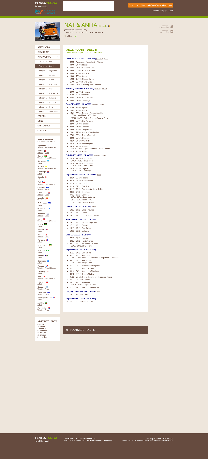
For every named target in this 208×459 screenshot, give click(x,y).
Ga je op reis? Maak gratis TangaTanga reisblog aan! (150, 5)
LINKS (40, 121)
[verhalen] (99, 59)
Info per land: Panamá (47, 102)
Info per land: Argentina (48, 71)
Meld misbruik (168, 438)
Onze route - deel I (46, 62)
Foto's (47, 147)
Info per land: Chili (46, 89)
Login (171, 11)
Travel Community (46, 439)
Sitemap (148, 438)
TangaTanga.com (82, 440)
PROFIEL (41, 116)
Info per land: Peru (46, 107)
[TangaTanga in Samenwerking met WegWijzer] (45, 12)
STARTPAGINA (43, 47)
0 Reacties (98, 52)
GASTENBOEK (43, 126)
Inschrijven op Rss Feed (164, 31)
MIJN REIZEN (43, 52)
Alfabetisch (51, 141)
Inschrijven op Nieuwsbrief (164, 26)
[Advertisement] (105, 319)
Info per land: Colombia (48, 84)
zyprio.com (91, 438)
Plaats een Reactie (82, 330)
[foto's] (106, 59)
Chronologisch (42, 141)
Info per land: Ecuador (47, 98)
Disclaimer (157, 438)
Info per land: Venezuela (48, 111)
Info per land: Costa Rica (48, 93)
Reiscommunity (46, 4)
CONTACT (41, 131)
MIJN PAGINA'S (44, 57)
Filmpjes (53, 147)
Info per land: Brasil (46, 80)
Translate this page (159, 11)
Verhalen (40, 147)
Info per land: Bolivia (47, 75)
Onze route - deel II (46, 66)
